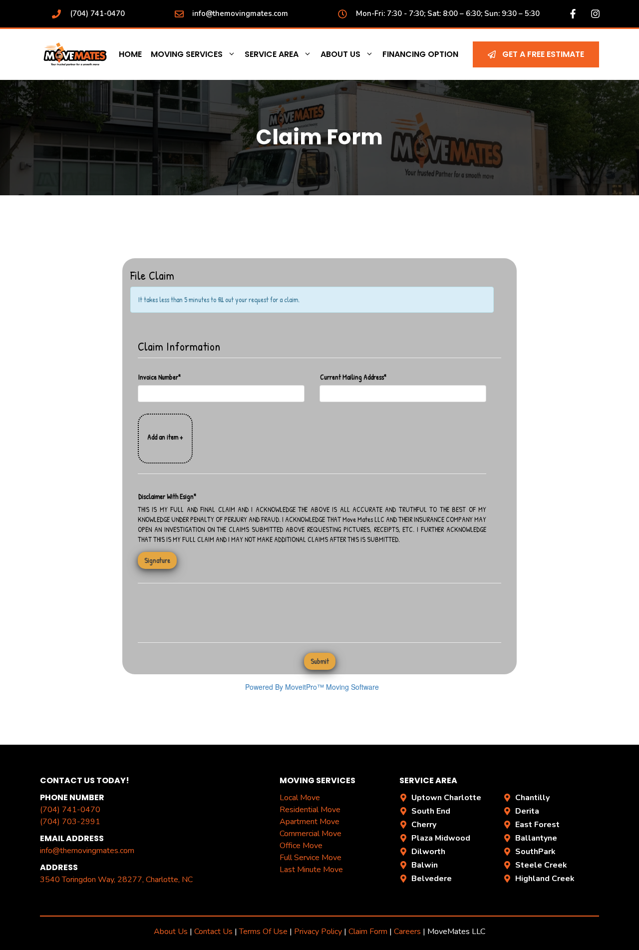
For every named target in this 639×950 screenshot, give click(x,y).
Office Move (301, 845)
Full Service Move (310, 857)
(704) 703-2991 (70, 821)
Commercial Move (310, 833)
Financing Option (420, 54)
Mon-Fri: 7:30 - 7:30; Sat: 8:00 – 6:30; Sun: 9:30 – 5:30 (448, 13)
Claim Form (368, 931)
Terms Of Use (263, 931)
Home (130, 54)
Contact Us (213, 931)
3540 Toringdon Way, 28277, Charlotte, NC (116, 879)
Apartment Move (309, 821)
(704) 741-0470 (97, 13)
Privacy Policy (318, 931)
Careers (407, 931)
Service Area (272, 54)
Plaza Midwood (440, 838)
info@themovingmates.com (240, 13)
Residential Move (310, 809)
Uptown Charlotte (446, 797)
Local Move (300, 797)
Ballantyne (536, 838)
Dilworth (428, 851)
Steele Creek (541, 865)
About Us (340, 54)
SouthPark (535, 851)
